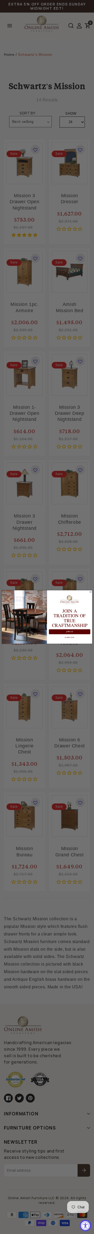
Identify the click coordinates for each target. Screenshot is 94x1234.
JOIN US (69, 632)
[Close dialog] (90, 592)
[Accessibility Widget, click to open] (85, 1225)
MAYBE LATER (69, 637)
